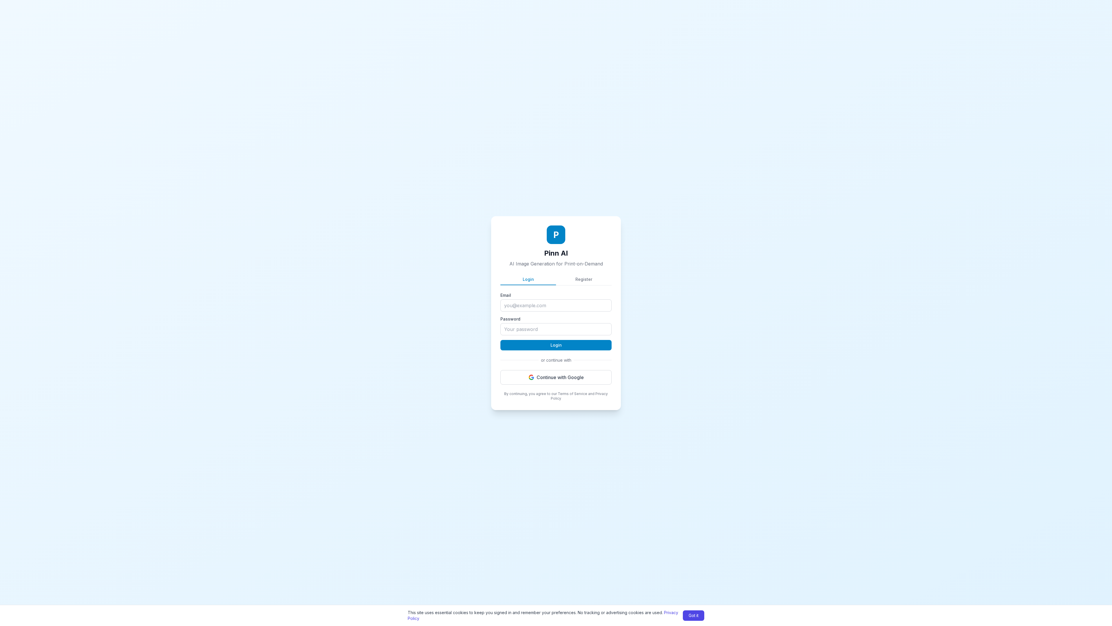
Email (505, 295)
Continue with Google (560, 377)
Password (510, 318)
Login (528, 279)
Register (583, 279)
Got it (693, 615)
